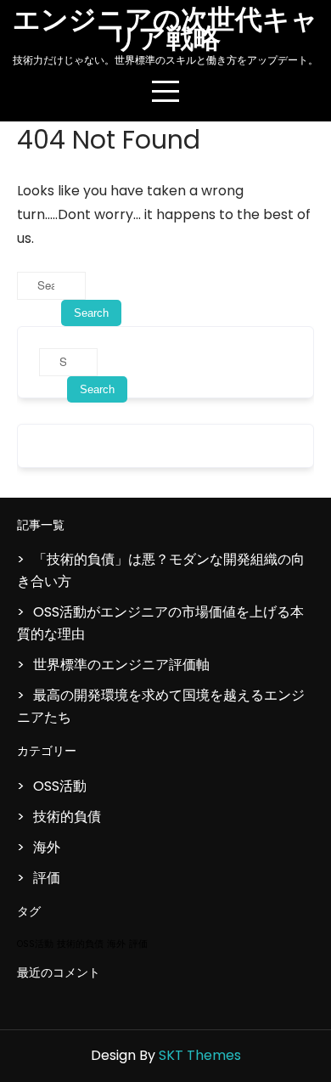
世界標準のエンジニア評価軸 (121, 664)
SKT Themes (200, 1055)
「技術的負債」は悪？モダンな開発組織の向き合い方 (161, 570)
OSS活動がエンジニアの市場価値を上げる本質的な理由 (160, 623)
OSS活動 (60, 786)
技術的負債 (67, 816)
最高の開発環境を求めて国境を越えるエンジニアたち (161, 706)
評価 (46, 878)
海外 (46, 847)
